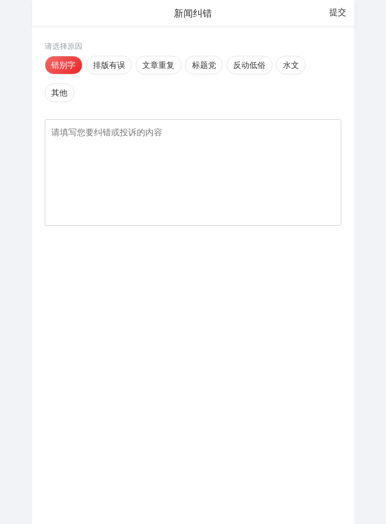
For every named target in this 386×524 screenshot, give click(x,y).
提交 (337, 12)
